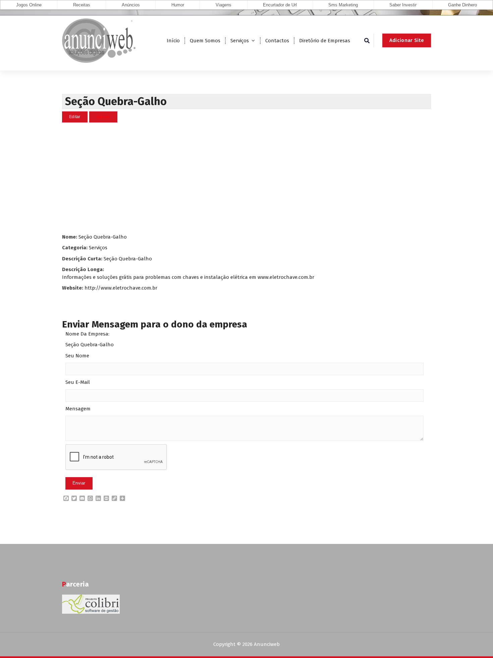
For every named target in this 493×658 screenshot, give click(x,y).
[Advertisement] (246, 178)
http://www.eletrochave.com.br (121, 288)
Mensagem (78, 409)
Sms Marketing (343, 4)
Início (173, 41)
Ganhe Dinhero (462, 4)
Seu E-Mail (77, 382)
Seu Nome (77, 356)
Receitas (81, 4)
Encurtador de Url (280, 4)
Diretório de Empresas (324, 41)
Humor (177, 4)
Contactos (277, 41)
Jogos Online (29, 4)
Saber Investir (403, 4)
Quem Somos (205, 41)
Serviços (239, 41)
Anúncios (131, 4)
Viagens (223, 4)
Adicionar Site (406, 40)
